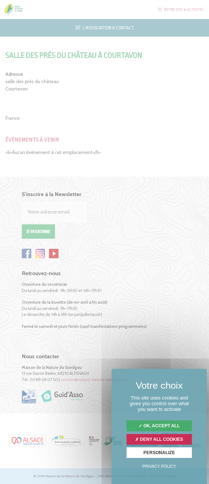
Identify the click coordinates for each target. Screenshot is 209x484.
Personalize (159, 452)
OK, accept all (161, 425)
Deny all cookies (161, 439)
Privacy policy (159, 466)
